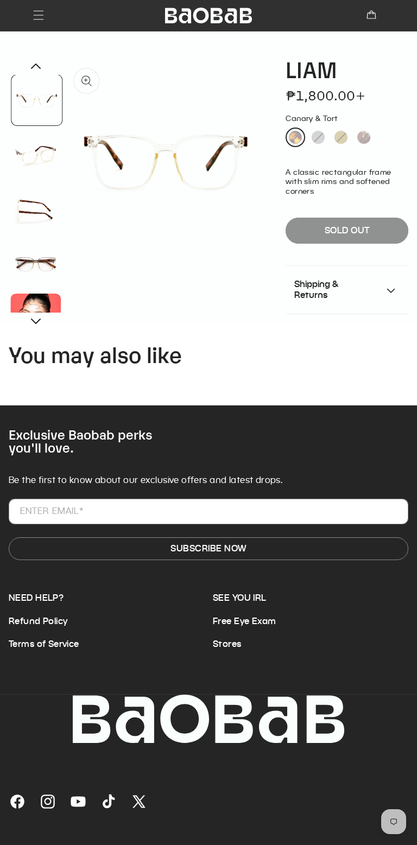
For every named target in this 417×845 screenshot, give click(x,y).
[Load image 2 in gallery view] (36, 154)
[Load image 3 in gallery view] (36, 209)
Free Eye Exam (244, 621)
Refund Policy (38, 621)
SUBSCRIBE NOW (208, 548)
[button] (38, 15)
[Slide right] (36, 321)
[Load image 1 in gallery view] (37, 100)
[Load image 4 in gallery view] (36, 264)
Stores (227, 644)
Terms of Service (44, 644)
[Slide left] (36, 66)
